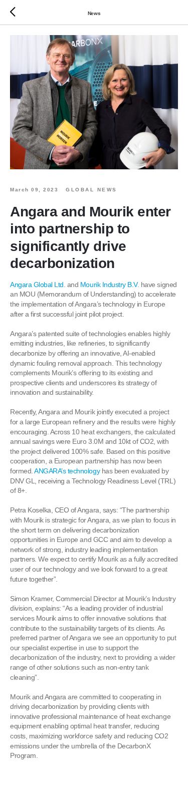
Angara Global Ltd (37, 285)
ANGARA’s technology (67, 471)
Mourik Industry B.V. (109, 285)
